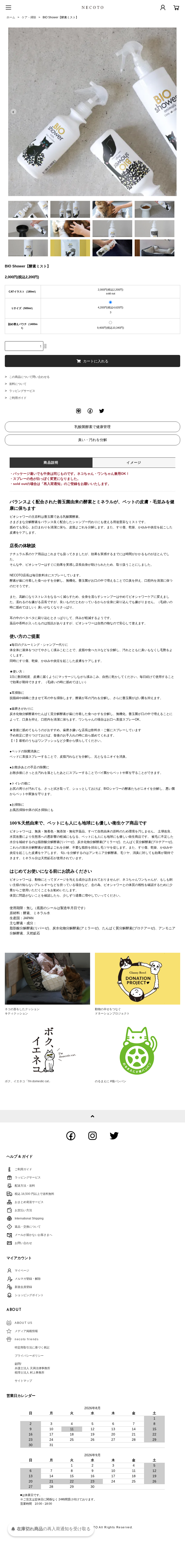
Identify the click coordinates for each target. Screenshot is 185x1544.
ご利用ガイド (17, 398)
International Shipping (29, 1218)
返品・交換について (28, 1226)
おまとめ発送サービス (29, 1202)
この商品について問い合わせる (29, 377)
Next (171, 112)
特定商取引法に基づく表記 (32, 1347)
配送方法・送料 (25, 1185)
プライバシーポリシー (29, 1355)
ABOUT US (24, 1323)
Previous (13, 112)
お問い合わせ (23, 1243)
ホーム (11, 17)
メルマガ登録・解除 (28, 1278)
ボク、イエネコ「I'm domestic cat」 (28, 1081)
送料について (17, 384)
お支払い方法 (23, 1210)
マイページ (22, 1270)
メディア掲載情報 (26, 1331)
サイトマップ (23, 1380)
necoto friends (27, 1339)
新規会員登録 (23, 1287)
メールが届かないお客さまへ (33, 1235)
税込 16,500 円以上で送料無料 (34, 1194)
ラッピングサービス (22, 391)
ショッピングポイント (29, 1295)
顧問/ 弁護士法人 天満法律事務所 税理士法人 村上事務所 (32, 1368)
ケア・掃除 (29, 17)
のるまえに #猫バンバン (110, 1081)
